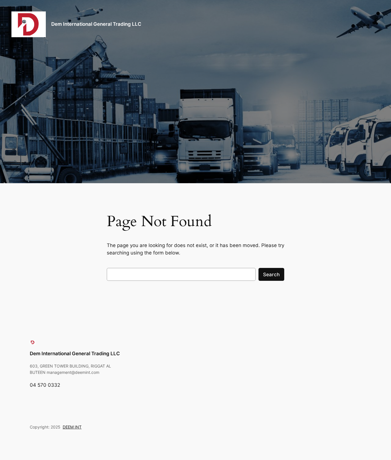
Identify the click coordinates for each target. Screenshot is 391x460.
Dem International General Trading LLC (96, 24)
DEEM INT (72, 427)
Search (271, 274)
